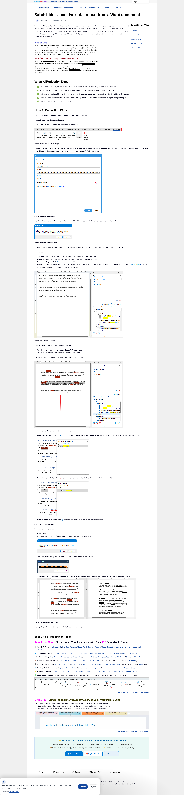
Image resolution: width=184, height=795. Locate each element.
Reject (93, 787)
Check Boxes (76, 664)
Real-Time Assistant (69, 647)
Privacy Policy (96, 772)
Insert (141, 664)
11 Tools (129, 671)
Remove (132, 661)
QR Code (97, 664)
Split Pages (56, 653)
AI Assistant (56, 647)
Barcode (105, 664)
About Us (116, 772)
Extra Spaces (64, 661)
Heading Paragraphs (92, 668)
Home (43, 772)
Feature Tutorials (136, 43)
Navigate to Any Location (61, 671)
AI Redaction (133, 647)
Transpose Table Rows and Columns (111, 657)
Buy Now (134, 692)
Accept (83, 787)
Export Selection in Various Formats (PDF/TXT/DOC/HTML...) (99, 653)
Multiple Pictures (116, 664)
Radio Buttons (87, 664)
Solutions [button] (58, 7)
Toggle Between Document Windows (107, 671)
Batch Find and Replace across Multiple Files (66, 657)
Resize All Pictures (90, 657)
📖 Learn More (111, 754)
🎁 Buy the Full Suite (93, 754)
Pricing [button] (79, 7)
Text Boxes (87, 661)
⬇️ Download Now (74, 754)
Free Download (135, 35)
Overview (133, 31)
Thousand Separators (62, 664)
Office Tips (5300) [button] (92, 7)
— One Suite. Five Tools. (56, 2)
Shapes (80, 668)
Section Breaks (76, 661)
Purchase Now (135, 39)
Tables (74, 668)
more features (127, 668)
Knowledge (60, 772)
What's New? (135, 47)
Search (118, 7)
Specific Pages (64, 668)
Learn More (145, 692)
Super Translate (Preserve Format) (114, 647)
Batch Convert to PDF (130, 653)
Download (68, 7)
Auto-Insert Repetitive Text (82, 671)
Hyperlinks (96, 661)
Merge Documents (68, 653)
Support (106, 7)
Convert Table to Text (134, 657)
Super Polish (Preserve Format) (89, 647)
